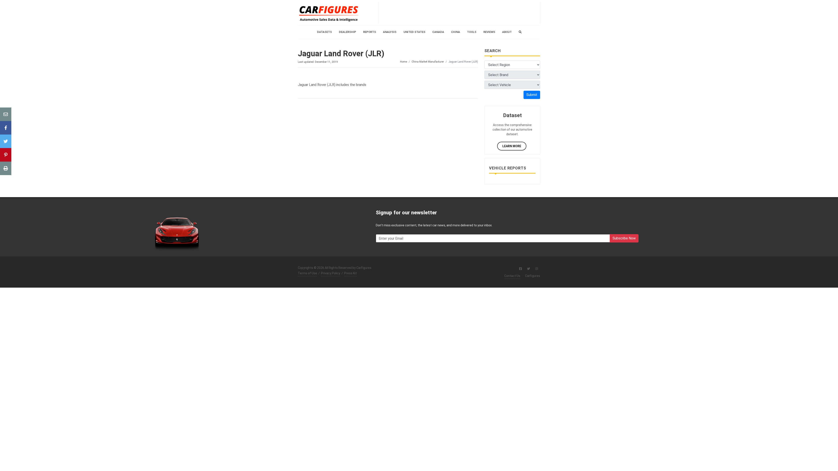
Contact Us (512, 276)
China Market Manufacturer (428, 61)
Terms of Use (307, 273)
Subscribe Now (624, 238)
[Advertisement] (459, 12)
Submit (531, 95)
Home (403, 61)
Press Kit (350, 273)
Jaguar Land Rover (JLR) (341, 53)
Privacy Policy (330, 273)
